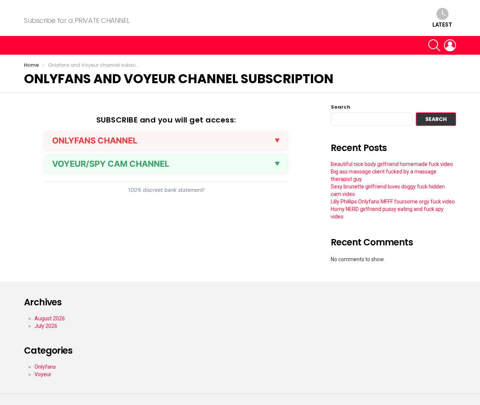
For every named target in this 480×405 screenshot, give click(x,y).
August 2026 (49, 318)
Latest (442, 25)
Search (340, 107)
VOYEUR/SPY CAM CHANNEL (110, 164)
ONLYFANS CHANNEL (94, 140)
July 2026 (45, 326)
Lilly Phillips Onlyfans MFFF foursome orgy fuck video (393, 202)
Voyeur (42, 374)
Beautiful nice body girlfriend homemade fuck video (392, 164)
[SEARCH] (434, 45)
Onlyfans (45, 367)
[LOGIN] (450, 45)
